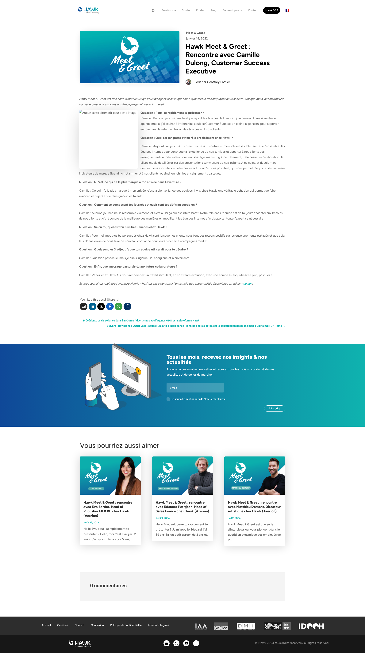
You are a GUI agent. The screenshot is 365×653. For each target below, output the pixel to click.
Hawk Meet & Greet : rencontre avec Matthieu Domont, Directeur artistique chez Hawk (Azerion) (254, 506)
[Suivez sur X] (176, 643)
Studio (186, 10)
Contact (253, 10)
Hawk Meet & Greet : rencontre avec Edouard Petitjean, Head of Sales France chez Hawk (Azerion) (182, 506)
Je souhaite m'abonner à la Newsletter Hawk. (198, 399)
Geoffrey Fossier (218, 82)
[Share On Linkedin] (92, 306)
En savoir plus (231, 10)
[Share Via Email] (83, 306)
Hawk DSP (271, 10)
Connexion (97, 625)
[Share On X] (101, 306)
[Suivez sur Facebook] (196, 643)
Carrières (62, 625)
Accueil (46, 625)
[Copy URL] (127, 306)
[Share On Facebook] (110, 306)
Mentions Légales (158, 625)
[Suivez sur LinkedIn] (166, 643)
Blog (213, 10)
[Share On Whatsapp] (118, 306)
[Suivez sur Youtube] (186, 643)
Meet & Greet (195, 33)
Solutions (167, 10)
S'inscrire (274, 408)
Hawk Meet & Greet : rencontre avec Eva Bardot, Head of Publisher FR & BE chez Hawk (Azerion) (107, 509)
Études (200, 10)
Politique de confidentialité (126, 625)
